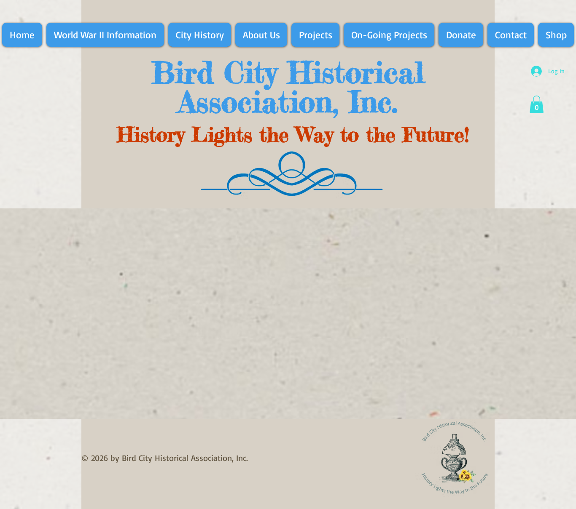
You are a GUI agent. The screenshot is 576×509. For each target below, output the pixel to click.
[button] (536, 104)
